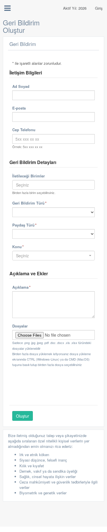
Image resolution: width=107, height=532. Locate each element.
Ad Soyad (20, 86)
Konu (25, 246)
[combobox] (53, 185)
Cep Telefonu (23, 129)
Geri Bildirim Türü (37, 203)
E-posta (19, 108)
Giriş (99, 8)
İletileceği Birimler (28, 176)
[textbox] (53, 184)
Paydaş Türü (32, 225)
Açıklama (29, 287)
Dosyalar (20, 326)
